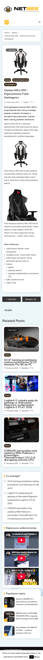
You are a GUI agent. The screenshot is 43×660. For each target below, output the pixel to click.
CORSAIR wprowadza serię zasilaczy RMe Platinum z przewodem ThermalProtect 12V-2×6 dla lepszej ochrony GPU (20, 455)
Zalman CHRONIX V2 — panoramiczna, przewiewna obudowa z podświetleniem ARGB (26, 602)
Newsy (7, 80)
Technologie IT (10, 84)
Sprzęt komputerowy (20, 80)
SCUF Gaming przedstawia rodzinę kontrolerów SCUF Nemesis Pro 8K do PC (20, 362)
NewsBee (25, 368)
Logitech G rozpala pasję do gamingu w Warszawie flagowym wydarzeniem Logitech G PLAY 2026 (21, 403)
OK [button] (31, 657)
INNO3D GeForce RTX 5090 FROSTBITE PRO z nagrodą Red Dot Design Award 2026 (27, 616)
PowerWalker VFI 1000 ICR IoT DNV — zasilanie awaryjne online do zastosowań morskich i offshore (26, 630)
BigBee (26, 102)
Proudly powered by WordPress (30, 650)
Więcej (37, 657)
